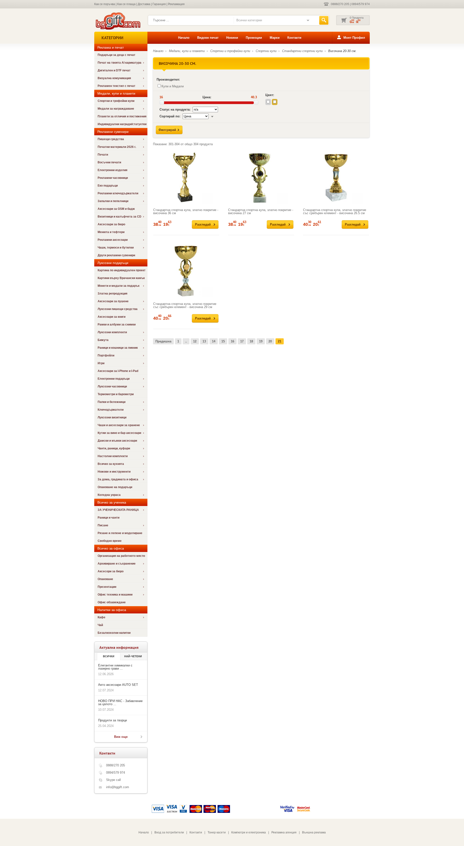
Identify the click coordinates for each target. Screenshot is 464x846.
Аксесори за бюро (110, 571)
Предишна (163, 341)
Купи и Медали (172, 86)
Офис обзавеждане (112, 602)
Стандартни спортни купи (302, 51)
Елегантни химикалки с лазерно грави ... (115, 667)
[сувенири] (117, 29)
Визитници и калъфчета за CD (119, 216)
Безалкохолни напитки (114, 632)
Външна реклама (314, 832)
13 (204, 341)
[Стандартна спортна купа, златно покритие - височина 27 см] (261, 177)
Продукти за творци (112, 720)
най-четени (133, 656)
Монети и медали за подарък (118, 285)
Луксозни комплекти (112, 332)
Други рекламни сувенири (116, 255)
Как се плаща (126, 4)
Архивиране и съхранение (117, 563)
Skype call (113, 780)
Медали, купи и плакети (187, 51)
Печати (103, 154)
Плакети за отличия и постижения (122, 116)
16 (232, 341)
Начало (183, 37)
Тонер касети (217, 832)
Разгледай (203, 224)
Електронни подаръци (114, 378)
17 (242, 341)
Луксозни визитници (112, 417)
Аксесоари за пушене (113, 301)
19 (260, 341)
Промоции (254, 37)
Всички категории (249, 20)
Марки (275, 37)
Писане (103, 525)
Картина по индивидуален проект (121, 270)
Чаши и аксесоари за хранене (119, 425)
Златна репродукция (112, 293)
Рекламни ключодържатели (118, 193)
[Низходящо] (212, 116)
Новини (232, 37)
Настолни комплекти (113, 456)
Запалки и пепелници (113, 201)
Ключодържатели (110, 409)
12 (194, 341)
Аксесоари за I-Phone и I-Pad (118, 371)
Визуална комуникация (114, 78)
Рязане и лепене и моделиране (120, 533)
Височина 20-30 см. (342, 51)
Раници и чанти (108, 517)
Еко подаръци (108, 185)
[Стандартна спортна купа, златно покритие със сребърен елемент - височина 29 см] (186, 270)
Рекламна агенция (284, 832)
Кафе (101, 617)
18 (251, 341)
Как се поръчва (104, 4)
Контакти (294, 37)
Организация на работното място (121, 556)
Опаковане (105, 579)
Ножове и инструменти (114, 471)
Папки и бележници (111, 402)
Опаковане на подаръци (115, 487)
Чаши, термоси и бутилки (116, 247)
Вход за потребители (169, 832)
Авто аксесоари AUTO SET (118, 685)
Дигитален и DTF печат (114, 70)
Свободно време (110, 541)
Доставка (144, 4)
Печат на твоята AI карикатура (119, 62)
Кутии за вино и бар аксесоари (119, 433)
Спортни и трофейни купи (116, 101)
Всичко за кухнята (111, 464)
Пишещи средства (111, 139)
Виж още (121, 737)
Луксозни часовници (112, 386)
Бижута (103, 340)
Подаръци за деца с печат (116, 55)
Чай (100, 625)
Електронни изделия (112, 170)
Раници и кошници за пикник (118, 347)
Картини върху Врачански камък (121, 278)
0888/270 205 (340, 4)
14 (213, 341)
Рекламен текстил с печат (116, 86)
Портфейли (106, 355)
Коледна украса (109, 495)
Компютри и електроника (248, 832)
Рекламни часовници (113, 178)
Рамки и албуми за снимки (117, 324)
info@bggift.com (117, 787)
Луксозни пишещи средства (118, 309)
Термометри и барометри (116, 394)
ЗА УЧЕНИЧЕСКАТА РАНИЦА (118, 510)
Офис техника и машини (115, 594)
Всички (108, 656)
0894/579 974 (360, 4)
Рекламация (176, 4)
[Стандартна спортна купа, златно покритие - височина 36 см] (186, 177)
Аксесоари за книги (111, 316)
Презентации (107, 587)
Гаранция (159, 4)
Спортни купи (266, 51)
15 (223, 341)
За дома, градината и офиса (118, 479)
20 (270, 341)
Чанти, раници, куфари (114, 448)
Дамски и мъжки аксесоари (117, 440)
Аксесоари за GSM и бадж (116, 209)
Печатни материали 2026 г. (117, 147)
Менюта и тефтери (111, 232)
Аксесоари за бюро (111, 224)
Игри (101, 363)
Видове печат (207, 37)
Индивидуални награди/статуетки (122, 124)
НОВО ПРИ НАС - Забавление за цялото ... (120, 702)
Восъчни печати (109, 162)
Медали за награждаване (116, 108)
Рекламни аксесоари (113, 240)
